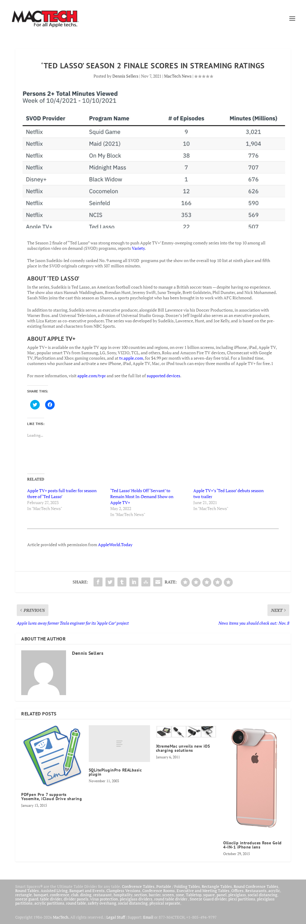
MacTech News (178, 76)
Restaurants (256, 890)
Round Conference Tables (256, 886)
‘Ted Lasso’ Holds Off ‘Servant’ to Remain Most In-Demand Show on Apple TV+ (141, 496)
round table (76, 903)
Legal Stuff (115, 917)
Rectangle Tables (217, 886)
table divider (51, 899)
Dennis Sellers (125, 76)
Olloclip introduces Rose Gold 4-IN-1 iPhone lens (252, 845)
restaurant (102, 894)
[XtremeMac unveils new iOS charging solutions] (186, 731)
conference (59, 894)
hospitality (123, 894)
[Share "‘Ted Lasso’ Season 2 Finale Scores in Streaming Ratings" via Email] (158, 582)
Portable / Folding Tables (178, 886)
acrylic (274, 890)
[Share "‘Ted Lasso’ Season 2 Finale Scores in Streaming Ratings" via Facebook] (98, 582)
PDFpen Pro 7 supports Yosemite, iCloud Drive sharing (51, 796)
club (74, 894)
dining (85, 894)
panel (222, 894)
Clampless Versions (123, 890)
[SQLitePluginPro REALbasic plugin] (119, 743)
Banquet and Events (87, 890)
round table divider (171, 899)
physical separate (164, 903)
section (140, 894)
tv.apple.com (131, 358)
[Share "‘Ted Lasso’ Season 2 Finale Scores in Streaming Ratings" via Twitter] (110, 582)
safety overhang (102, 903)
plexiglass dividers (136, 899)
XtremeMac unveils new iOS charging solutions (183, 748)
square (209, 894)
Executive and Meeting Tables (203, 890)
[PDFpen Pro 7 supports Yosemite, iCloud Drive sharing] (51, 755)
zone (180, 894)
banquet (41, 894)
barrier (154, 894)
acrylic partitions (49, 903)
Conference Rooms (158, 890)
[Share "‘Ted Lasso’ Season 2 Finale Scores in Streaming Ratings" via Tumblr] (122, 582)
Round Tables (27, 890)
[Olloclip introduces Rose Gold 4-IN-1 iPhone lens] (253, 780)
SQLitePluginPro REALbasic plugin (115, 772)
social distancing (262, 894)
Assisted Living (54, 890)
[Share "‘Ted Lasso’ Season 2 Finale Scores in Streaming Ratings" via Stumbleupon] (146, 582)
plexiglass (237, 894)
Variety (138, 248)
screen (168, 894)
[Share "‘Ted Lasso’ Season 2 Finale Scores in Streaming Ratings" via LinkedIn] (134, 582)
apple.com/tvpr (91, 375)
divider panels (76, 899)
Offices (237, 890)
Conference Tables (138, 886)
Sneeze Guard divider (208, 899)
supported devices (163, 375)
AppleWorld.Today (115, 544)
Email (148, 917)
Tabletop (193, 894)
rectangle (23, 894)
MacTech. (61, 917)
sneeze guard (26, 899)
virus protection (104, 899)
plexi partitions (241, 899)
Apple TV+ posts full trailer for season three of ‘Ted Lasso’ (62, 493)
